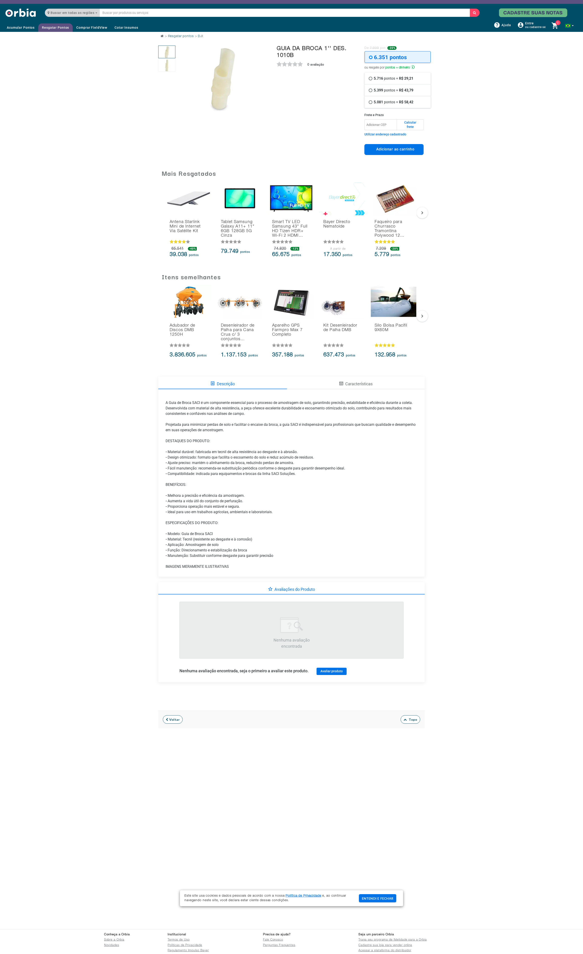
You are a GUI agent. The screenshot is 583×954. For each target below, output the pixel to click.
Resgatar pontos (181, 36)
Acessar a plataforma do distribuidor (384, 950)
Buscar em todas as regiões (72, 13)
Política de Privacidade (303, 896)
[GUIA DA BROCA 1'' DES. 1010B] (166, 52)
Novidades (111, 945)
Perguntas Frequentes (279, 945)
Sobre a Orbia (114, 940)
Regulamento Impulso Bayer (188, 950)
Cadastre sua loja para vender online (385, 945)
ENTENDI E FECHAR (377, 898)
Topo (412, 719)
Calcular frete (410, 125)
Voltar (174, 719)
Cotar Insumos (126, 27)
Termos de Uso (178, 940)
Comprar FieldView (91, 27)
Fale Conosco (273, 940)
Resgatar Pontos (55, 27)
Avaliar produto (331, 671)
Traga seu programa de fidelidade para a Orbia (392, 940)
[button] (569, 26)
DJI (200, 36)
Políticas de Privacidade (185, 945)
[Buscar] (475, 13)
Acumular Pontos (21, 27)
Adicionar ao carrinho (394, 149)
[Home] (20, 12)
